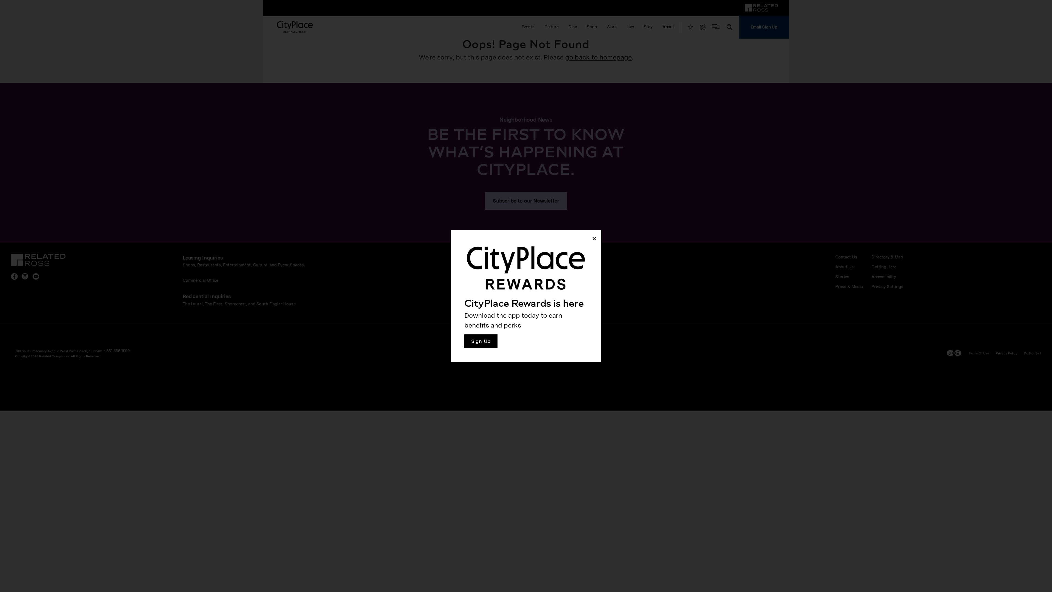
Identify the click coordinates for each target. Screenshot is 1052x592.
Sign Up (481, 341)
